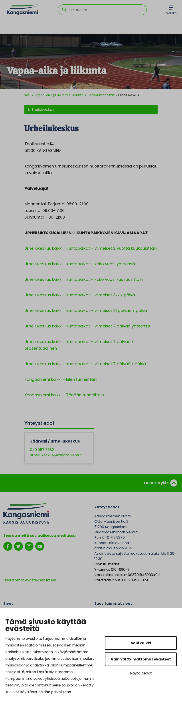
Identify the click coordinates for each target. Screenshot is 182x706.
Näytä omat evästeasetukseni (29, 580)
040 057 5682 (42, 449)
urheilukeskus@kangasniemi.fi (55, 455)
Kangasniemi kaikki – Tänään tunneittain (64, 395)
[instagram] (29, 545)
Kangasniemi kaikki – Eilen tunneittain (60, 379)
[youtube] (39, 545)
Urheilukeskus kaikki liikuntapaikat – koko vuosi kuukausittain (83, 279)
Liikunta (77, 95)
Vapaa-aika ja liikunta (51, 95)
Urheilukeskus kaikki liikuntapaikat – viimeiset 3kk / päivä (79, 295)
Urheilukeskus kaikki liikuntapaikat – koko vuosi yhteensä (79, 264)
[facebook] (7, 545)
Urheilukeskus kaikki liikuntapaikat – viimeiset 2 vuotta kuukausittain (90, 248)
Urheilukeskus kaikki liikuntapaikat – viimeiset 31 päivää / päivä (85, 310)
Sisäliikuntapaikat (101, 95)
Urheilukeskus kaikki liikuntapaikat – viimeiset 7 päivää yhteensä (87, 326)
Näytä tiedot (141, 673)
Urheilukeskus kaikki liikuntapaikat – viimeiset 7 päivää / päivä (85, 364)
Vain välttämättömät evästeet (141, 659)
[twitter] (18, 545)
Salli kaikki (141, 643)
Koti (27, 95)
